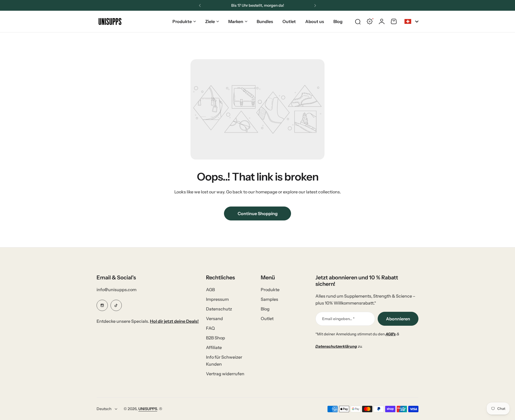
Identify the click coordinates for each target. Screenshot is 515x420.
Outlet (267, 318)
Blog (265, 309)
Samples (269, 299)
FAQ (210, 328)
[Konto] (382, 21)
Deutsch (104, 408)
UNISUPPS (147, 408)
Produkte (182, 21)
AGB (210, 289)
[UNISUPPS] (110, 21)
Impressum (217, 299)
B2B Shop (215, 337)
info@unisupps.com (117, 289)
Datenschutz (219, 309)
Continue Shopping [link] (258, 213)
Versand (214, 318)
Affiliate (214, 347)
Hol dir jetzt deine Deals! (174, 321)
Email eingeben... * (338, 318)
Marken (235, 21)
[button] (200, 6)
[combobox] (411, 21)
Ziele (210, 21)
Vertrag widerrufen (225, 373)
